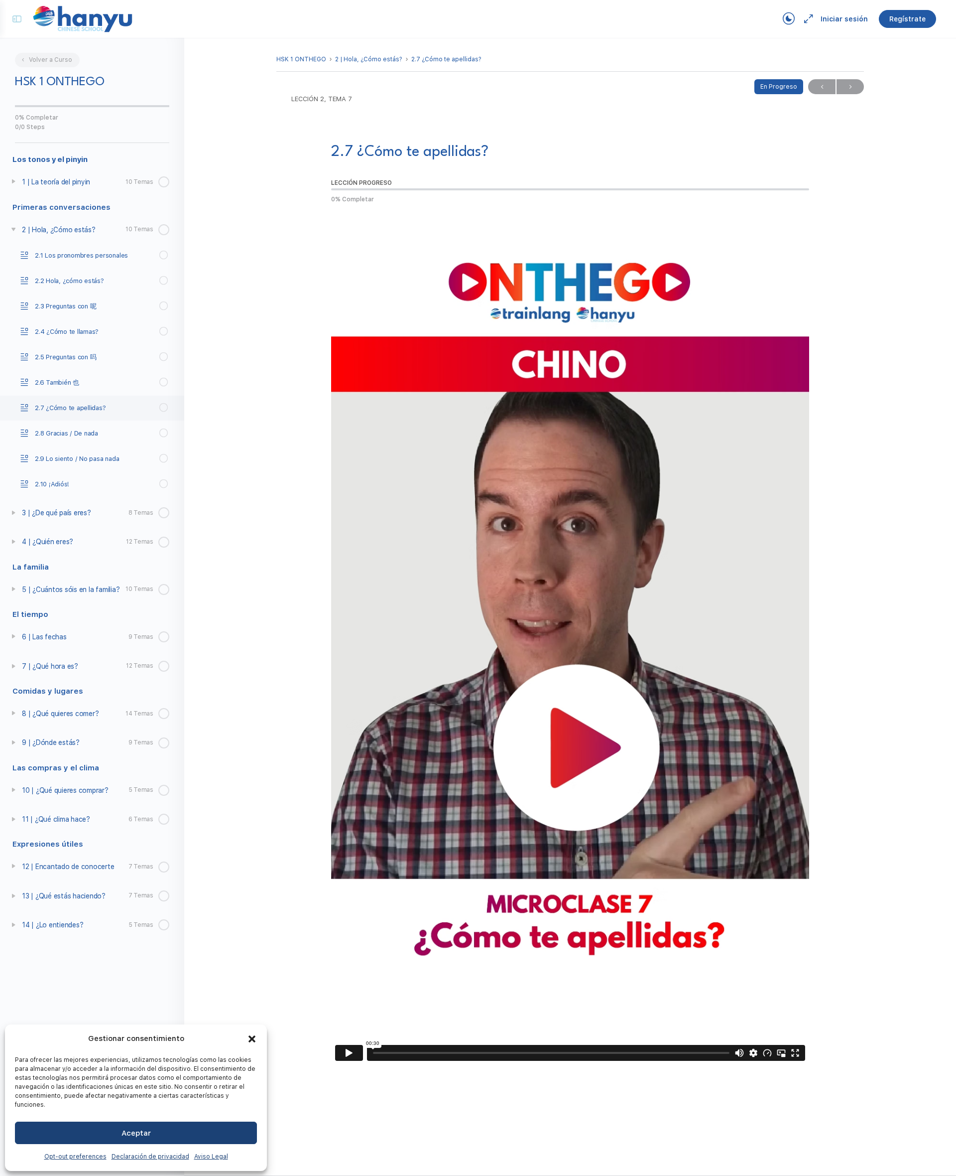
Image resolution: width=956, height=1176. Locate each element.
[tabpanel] (570, 639)
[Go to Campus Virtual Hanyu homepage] (82, 18)
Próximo (850, 86)
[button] (252, 1039)
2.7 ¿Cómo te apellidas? (446, 59)
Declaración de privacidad (150, 1156)
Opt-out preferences (75, 1156)
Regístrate (907, 19)
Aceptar (136, 1133)
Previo (822, 86)
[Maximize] (807, 19)
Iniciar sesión (844, 19)
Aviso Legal (211, 1156)
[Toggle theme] (789, 19)
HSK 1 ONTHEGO (301, 59)
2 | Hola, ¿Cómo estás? (368, 59)
